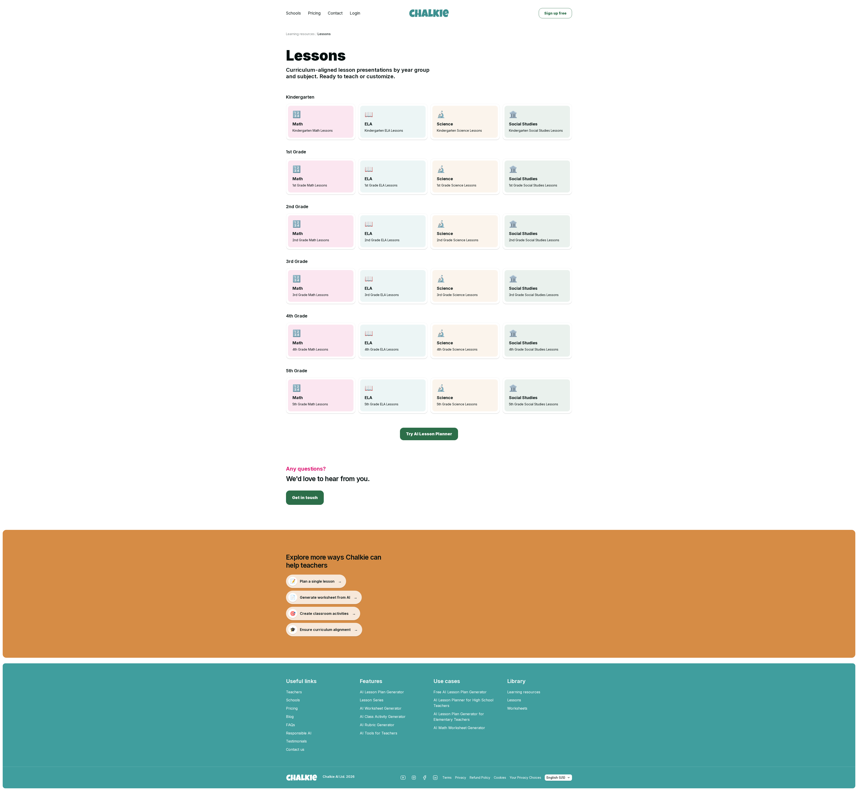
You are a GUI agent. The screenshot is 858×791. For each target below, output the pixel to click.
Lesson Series (371, 700)
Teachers (294, 692)
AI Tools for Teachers (378, 733)
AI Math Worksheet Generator (459, 727)
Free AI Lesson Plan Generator (460, 692)
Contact (335, 13)
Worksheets (517, 708)
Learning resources (300, 34)
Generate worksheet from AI (324, 597)
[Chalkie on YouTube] (403, 777)
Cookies (500, 777)
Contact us (295, 749)
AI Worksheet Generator (381, 708)
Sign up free (555, 13)
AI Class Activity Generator (383, 716)
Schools (293, 13)
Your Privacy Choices (525, 777)
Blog (290, 716)
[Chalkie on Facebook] (424, 777)
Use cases (446, 681)
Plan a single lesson (316, 581)
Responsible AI (298, 733)
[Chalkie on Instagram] (413, 777)
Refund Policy (480, 777)
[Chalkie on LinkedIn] (435, 777)
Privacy (460, 777)
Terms (447, 777)
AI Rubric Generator (377, 725)
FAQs (290, 725)
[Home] (429, 13)
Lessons (514, 700)
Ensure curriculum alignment (324, 629)
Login (355, 13)
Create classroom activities (323, 613)
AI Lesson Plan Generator (382, 692)
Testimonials (296, 741)
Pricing (314, 13)
